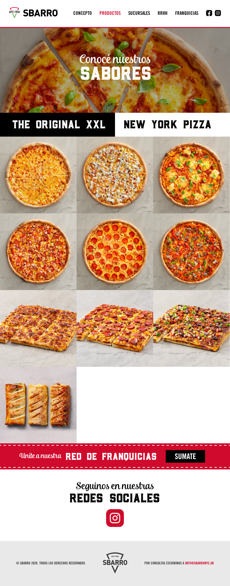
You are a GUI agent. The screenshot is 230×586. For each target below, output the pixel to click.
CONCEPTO (82, 13)
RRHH (163, 13)
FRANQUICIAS (186, 13)
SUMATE (185, 457)
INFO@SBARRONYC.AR (199, 563)
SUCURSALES (139, 13)
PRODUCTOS (110, 13)
